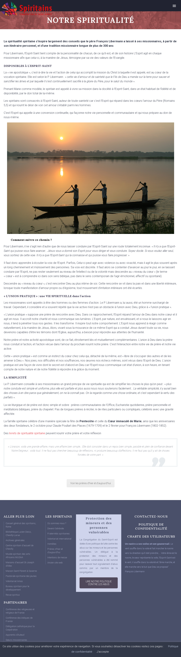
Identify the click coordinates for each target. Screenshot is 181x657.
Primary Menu (174, 5)
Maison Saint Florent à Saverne (21, 571)
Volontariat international (59, 538)
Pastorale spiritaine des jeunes (21, 576)
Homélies (51, 544)
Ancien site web (55, 562)
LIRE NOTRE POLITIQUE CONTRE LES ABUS (99, 583)
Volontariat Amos (14, 581)
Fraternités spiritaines (58, 533)
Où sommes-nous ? (56, 523)
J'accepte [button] (103, 651)
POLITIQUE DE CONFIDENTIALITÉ (151, 526)
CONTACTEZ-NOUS (151, 516)
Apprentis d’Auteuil (15, 634)
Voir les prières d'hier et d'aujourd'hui (90, 483)
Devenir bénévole (55, 528)
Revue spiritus (13, 594)
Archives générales (15, 540)
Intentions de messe (57, 557)
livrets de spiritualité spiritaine (26, 433)
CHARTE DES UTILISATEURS (151, 536)
